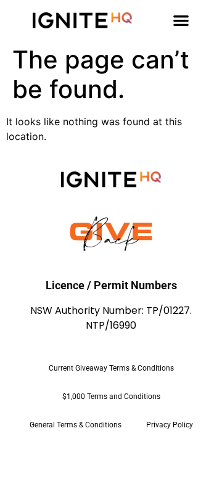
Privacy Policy (169, 425)
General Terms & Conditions (75, 425)
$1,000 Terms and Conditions (111, 396)
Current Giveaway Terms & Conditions (111, 368)
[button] (181, 20)
